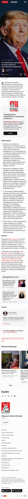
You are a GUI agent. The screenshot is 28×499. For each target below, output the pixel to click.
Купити (10, 133)
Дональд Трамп (13, 239)
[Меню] (25, 2)
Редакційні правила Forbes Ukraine (10, 453)
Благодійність (5, 467)
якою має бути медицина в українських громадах (9, 372)
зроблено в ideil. (22, 495)
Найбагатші (5, 301)
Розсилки (4, 445)
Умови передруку (6, 443)
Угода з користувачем (7, 432)
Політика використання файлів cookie (11, 450)
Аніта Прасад (8, 69)
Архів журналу (5, 462)
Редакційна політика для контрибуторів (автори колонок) (12, 459)
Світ (3, 287)
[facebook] (5, 396)
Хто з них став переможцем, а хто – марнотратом (10, 295)
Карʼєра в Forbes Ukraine (7, 435)
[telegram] (11, 396)
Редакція (3, 456)
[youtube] (14, 396)
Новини (3, 60)
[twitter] (2, 396)
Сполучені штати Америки (16, 338)
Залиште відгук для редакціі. (10, 332)
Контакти (4, 430)
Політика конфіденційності (9, 448)
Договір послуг (5, 437)
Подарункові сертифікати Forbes (10, 470)
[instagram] (8, 396)
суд (3, 341)
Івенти (3, 440)
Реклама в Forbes (5, 465)
